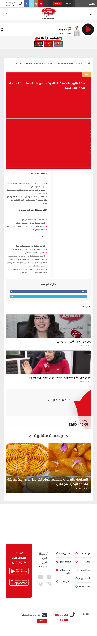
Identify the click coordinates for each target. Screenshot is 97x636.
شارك (84, 291)
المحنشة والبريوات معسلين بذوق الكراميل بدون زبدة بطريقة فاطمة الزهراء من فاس (47, 482)
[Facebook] (26, 3)
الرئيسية (86, 553)
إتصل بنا (67, 581)
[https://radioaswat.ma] (89, 63)
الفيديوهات (65, 553)
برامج (87, 562)
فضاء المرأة (84, 587)
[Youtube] (40, 3)
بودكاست (85, 570)
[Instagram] (36, 3)
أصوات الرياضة (65, 30)
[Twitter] (31, 3)
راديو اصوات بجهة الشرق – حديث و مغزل (74, 341)
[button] (78, 3)
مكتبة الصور (65, 562)
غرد (85, 296)
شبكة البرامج (84, 578)
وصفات (80, 63)
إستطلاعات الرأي (65, 571)
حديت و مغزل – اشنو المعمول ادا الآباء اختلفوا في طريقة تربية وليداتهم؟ (60, 377)
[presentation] (2, 28)
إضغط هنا (42, 620)
